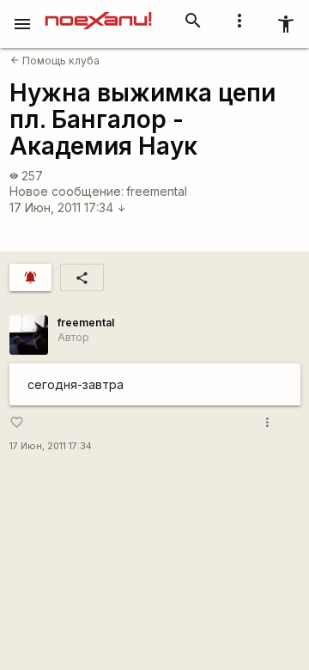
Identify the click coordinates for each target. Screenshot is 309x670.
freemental (156, 191)
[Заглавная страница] (98, 12)
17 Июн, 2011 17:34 (67, 207)
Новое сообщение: (66, 191)
